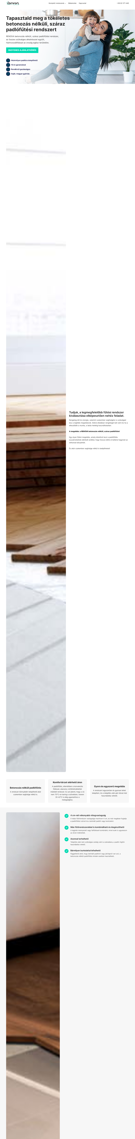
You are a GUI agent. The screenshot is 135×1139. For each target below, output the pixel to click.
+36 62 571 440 (123, 3)
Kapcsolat (82, 3)
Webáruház (72, 3)
